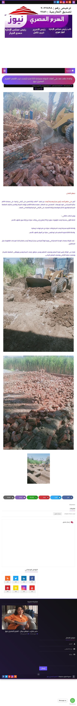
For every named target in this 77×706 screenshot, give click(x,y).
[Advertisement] (38, 53)
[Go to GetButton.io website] (72, 704)
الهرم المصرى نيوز (52, 677)
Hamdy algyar (33, 634)
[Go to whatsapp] (72, 700)
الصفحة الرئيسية (46, 86)
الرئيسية (68, 70)
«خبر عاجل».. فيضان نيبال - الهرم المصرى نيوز (21, 631)
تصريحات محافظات (35, 86)
